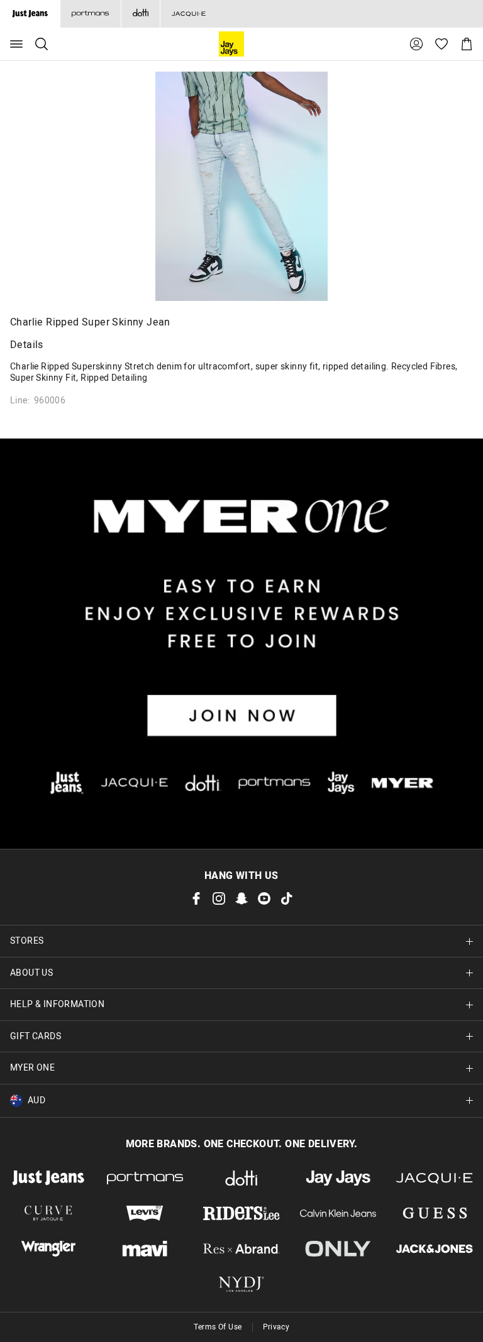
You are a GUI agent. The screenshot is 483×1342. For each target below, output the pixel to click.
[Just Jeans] (48, 1178)
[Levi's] (145, 1213)
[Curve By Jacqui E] (48, 1213)
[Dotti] (241, 1178)
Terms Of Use (218, 1327)
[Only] (338, 1248)
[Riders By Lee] (241, 1213)
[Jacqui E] (188, 14)
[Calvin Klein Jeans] (338, 1213)
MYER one (32, 1067)
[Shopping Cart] (466, 44)
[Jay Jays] (338, 1178)
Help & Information (57, 1004)
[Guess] (434, 1213)
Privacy (276, 1327)
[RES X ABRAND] (241, 1248)
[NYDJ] (241, 1284)
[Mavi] (145, 1248)
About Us (31, 972)
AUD (36, 1100)
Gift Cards (35, 1036)
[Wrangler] (48, 1248)
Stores (26, 940)
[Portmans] (90, 14)
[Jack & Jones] (434, 1248)
